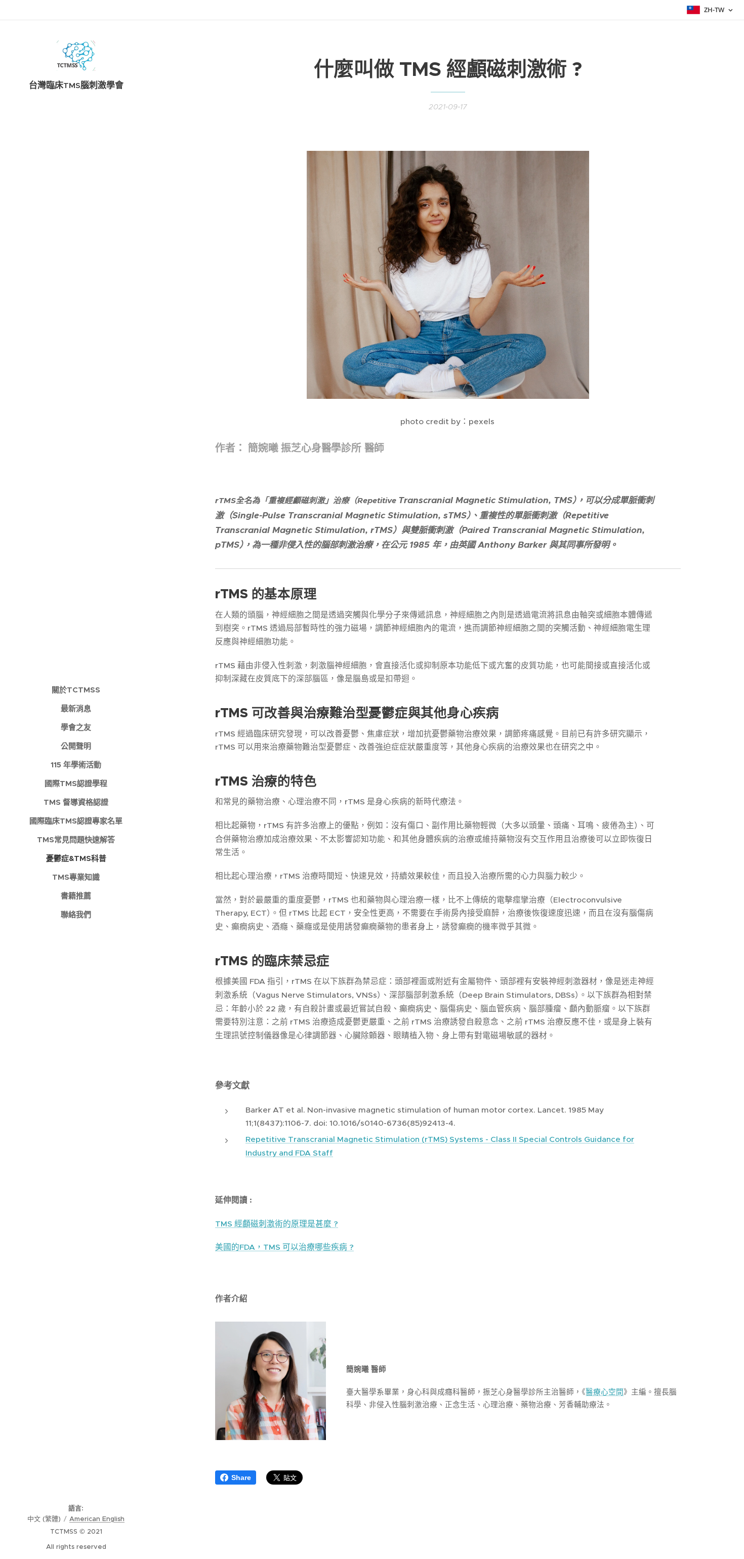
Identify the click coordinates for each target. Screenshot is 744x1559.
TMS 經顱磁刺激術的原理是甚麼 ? (276, 1223)
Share (241, 1477)
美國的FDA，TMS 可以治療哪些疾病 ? (284, 1247)
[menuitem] (76, 689)
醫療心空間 (605, 1392)
